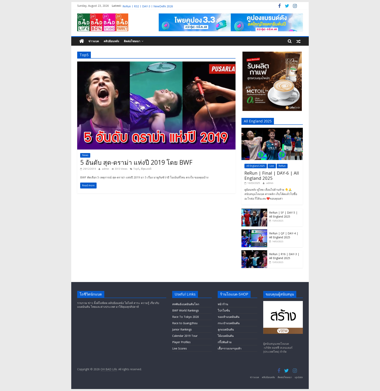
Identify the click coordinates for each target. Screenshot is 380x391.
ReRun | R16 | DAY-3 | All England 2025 (284, 256)
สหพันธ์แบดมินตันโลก (185, 304)
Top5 (136, 168)
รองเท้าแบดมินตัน (228, 317)
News (85, 155)
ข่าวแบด (93, 41)
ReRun (282, 166)
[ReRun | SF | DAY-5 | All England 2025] (254, 211)
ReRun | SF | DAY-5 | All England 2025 (283, 214)
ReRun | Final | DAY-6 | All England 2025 (271, 175)
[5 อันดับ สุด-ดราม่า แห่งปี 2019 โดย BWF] (156, 64)
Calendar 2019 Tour (185, 336)
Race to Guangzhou (185, 323)
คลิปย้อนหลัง (111, 41)
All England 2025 (255, 166)
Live (272, 166)
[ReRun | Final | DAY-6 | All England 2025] (272, 130)
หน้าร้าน (223, 304)
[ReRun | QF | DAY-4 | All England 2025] (254, 231)
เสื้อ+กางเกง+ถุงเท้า (229, 348)
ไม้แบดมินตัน (226, 336)
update (299, 377)
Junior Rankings (182, 329)
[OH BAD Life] (81, 41)
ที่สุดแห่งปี (146, 168)
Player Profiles (181, 342)
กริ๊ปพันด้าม (225, 342)
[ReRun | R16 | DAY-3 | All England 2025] (254, 252)
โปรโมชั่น (224, 310)
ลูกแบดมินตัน (226, 329)
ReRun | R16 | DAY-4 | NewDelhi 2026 (148, 6)
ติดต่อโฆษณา (132, 41)
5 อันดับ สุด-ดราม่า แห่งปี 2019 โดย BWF (136, 162)
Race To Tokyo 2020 (185, 317)
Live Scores (179, 348)
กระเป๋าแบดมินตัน (229, 323)
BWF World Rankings (185, 310)
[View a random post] (298, 41)
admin (106, 168)
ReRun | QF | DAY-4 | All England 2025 (283, 235)
